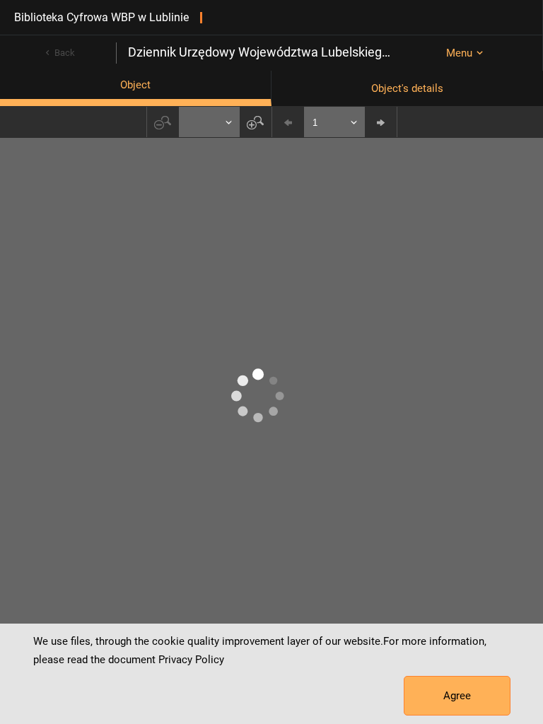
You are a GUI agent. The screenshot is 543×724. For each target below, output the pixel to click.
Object (135, 84)
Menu (459, 53)
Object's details (407, 88)
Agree (457, 695)
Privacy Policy (191, 659)
